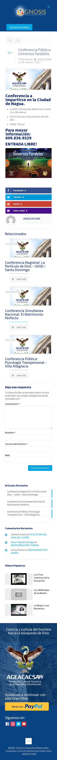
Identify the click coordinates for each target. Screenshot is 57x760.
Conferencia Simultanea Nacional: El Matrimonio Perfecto (24, 314)
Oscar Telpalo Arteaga (22, 542)
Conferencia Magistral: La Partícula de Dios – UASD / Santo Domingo (25, 266)
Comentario (12, 404)
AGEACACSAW (44, 59)
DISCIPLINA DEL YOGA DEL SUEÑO (29, 536)
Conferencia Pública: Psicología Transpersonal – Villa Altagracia (26, 362)
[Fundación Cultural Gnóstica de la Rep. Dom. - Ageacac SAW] (28, 11)
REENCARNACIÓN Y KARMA (25, 545)
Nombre (10, 432)
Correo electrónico (16, 444)
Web (7, 455)
